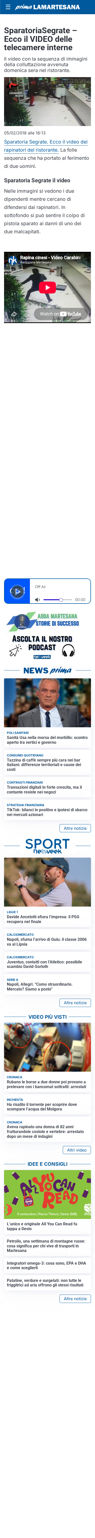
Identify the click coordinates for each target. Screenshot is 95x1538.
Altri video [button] (77, 1150)
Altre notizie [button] (75, 828)
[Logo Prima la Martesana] (47, 7)
